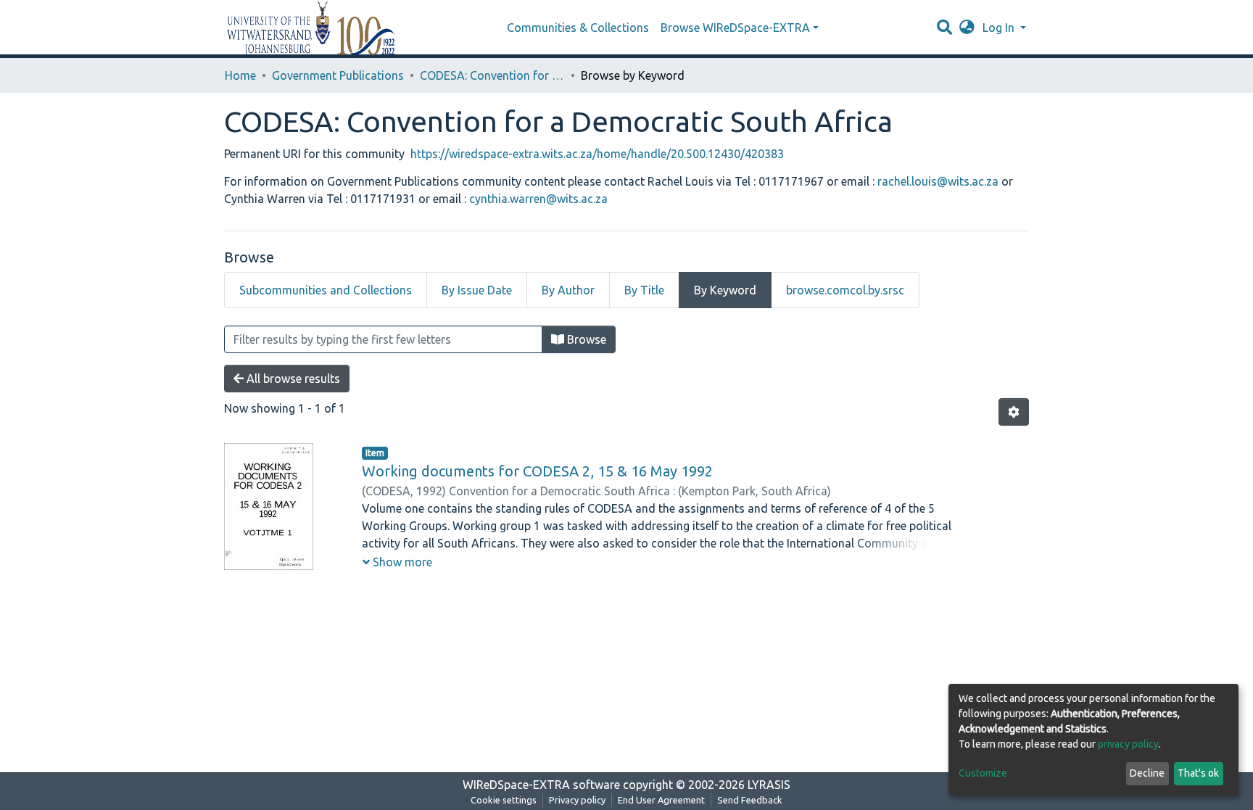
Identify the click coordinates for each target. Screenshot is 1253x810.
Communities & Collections (578, 27)
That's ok (1198, 773)
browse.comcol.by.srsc (845, 290)
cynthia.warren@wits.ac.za (538, 198)
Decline (1147, 773)
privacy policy (1128, 744)
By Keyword (725, 290)
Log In (1000, 27)
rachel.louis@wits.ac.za (939, 181)
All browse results (292, 378)
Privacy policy (577, 800)
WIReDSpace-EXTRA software (541, 784)
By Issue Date (477, 290)
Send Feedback (749, 800)
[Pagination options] (1013, 412)
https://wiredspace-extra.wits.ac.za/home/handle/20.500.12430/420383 (597, 153)
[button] (967, 27)
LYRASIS (769, 784)
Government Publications (338, 75)
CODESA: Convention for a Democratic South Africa (492, 75)
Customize (983, 773)
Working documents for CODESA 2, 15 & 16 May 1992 (537, 471)
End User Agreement (661, 800)
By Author (568, 290)
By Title (644, 290)
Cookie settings (504, 800)
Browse (585, 339)
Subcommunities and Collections (325, 290)
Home (240, 75)
